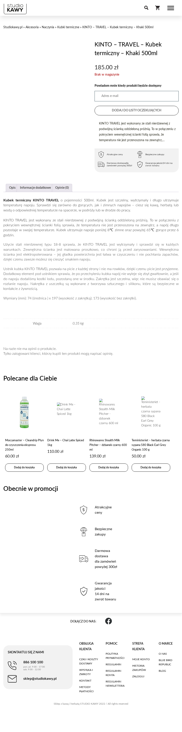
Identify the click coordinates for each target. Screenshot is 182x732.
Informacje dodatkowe (35, 187)
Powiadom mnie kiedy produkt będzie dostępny (128, 85)
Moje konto (141, 659)
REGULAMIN (113, 664)
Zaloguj (138, 676)
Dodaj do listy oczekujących (136, 110)
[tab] (12, 188)
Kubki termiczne (68, 27)
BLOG (162, 671)
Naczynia (48, 27)
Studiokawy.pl (12, 27)
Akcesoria (32, 27)
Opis (12, 187)
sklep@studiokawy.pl (40, 678)
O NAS (163, 653)
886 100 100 (34, 665)
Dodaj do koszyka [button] (24, 467)
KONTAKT (85, 680)
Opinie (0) (62, 187)
